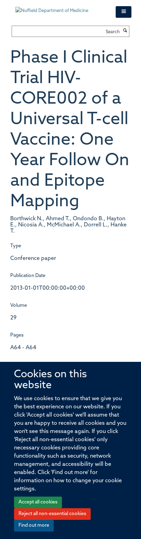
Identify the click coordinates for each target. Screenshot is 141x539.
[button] (123, 12)
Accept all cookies (37, 502)
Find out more (33, 525)
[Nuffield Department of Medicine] (60, 7)
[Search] (125, 31)
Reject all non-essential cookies (52, 513)
